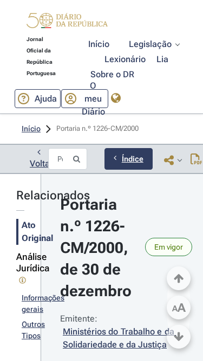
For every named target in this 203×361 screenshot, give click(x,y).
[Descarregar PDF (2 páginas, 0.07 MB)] (196, 160)
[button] (67, 22)
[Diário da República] (67, 23)
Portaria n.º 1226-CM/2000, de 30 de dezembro (96, 248)
